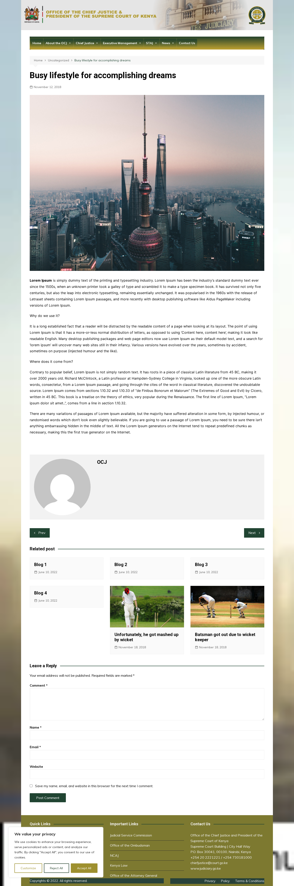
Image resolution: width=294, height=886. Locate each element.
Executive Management (120, 43)
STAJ (149, 43)
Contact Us (187, 43)
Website (36, 767)
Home (36, 43)
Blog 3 (201, 564)
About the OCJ (56, 43)
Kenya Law (119, 865)
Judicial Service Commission (131, 835)
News (166, 43)
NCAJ (114, 855)
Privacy (209, 881)
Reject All (56, 868)
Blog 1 (40, 564)
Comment (39, 685)
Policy (225, 881)
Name (36, 727)
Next (252, 533)
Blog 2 (121, 564)
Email (35, 747)
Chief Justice (85, 43)
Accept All (84, 868)
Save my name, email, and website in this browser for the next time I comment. (94, 786)
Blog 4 (40, 593)
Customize (28, 868)
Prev (41, 533)
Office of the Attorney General (133, 875)
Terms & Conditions (249, 881)
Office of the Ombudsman (130, 845)
